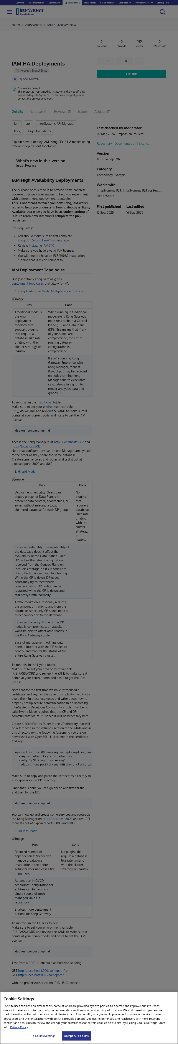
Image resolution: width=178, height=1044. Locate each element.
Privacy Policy (19, 1027)
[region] (89, 1018)
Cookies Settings (44, 1035)
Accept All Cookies (76, 1035)
